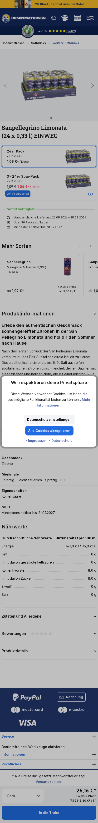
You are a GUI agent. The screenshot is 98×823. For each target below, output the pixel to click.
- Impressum (36, 441)
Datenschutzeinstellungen (49, 419)
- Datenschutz (61, 441)
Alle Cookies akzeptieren (49, 431)
